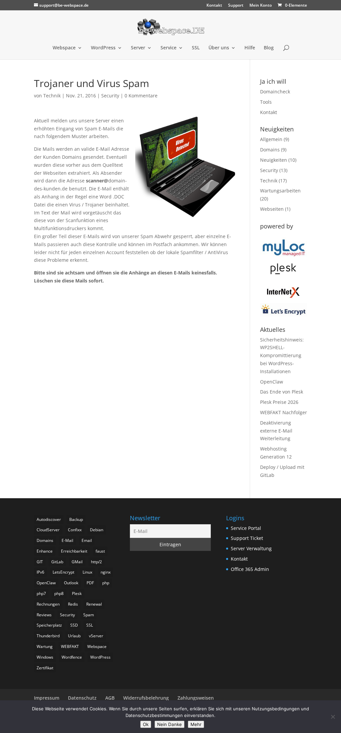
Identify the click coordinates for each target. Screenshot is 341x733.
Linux (87, 572)
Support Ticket (247, 538)
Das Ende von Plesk (281, 392)
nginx (106, 572)
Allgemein (271, 139)
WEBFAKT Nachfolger (283, 412)
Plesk (77, 593)
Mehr (195, 724)
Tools (266, 102)
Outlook (71, 583)
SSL (196, 48)
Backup (76, 519)
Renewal (94, 604)
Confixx (75, 530)
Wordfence (72, 657)
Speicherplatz (49, 625)
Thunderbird (48, 636)
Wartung (45, 646)
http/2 (96, 562)
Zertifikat (45, 668)
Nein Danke (169, 724)
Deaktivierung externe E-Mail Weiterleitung (276, 431)
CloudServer (48, 530)
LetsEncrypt (63, 572)
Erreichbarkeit (74, 551)
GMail (77, 562)
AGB (110, 698)
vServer (96, 636)
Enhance (45, 551)
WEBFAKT (70, 646)
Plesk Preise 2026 (279, 402)
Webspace (64, 48)
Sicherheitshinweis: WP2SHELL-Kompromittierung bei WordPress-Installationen (282, 355)
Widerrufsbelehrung (146, 698)
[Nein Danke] (332, 716)
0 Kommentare (141, 95)
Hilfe (249, 48)
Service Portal (246, 528)
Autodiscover (49, 519)
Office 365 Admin (250, 569)
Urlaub (74, 636)
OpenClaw (271, 382)
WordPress (103, 48)
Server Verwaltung (251, 548)
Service (168, 48)
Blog (269, 48)
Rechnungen (48, 604)
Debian (96, 530)
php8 (59, 593)
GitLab (57, 562)
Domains (270, 149)
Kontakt (214, 5)
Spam (88, 615)
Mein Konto (260, 5)
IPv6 (40, 572)
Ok (146, 724)
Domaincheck (275, 91)
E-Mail (67, 540)
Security (110, 95)
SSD (74, 625)
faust (100, 551)
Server (138, 48)
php (105, 583)
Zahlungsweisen (195, 698)
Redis (73, 604)
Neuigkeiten (273, 160)
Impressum (46, 698)
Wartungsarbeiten (280, 190)
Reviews (44, 615)
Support (235, 5)
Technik (52, 95)
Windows (45, 657)
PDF (90, 583)
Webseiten (272, 209)
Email (87, 540)
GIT (40, 562)
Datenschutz (82, 698)
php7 (41, 593)
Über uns (218, 48)
